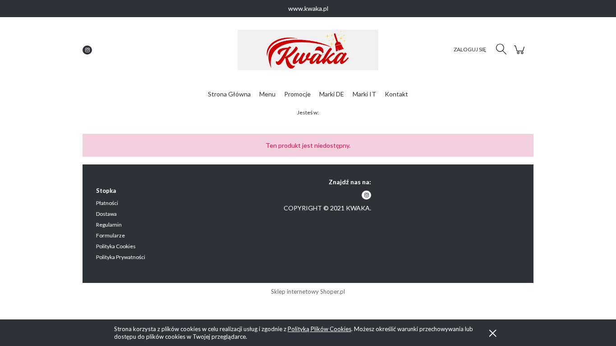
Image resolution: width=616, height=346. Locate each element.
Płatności (107, 203)
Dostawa (106, 213)
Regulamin (109, 224)
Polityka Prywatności (120, 257)
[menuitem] (229, 94)
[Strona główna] (308, 50)
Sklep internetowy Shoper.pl (308, 291)
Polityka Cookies (116, 246)
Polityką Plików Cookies (319, 328)
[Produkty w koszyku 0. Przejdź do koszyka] (520, 54)
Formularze (110, 235)
